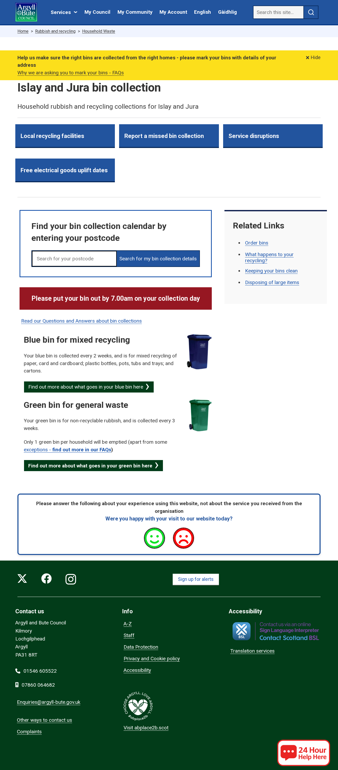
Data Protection (141, 647)
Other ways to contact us (44, 720)
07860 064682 (38, 685)
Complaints (29, 732)
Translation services (252, 651)
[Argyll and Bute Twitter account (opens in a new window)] (22, 579)
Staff (129, 635)
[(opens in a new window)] (276, 631)
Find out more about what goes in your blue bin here (85, 387)
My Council (97, 12)
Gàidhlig (227, 12)
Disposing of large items (272, 282)
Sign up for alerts (196, 579)
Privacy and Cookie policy (152, 659)
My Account (173, 12)
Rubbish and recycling (55, 31)
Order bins (256, 243)
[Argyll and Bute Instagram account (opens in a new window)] (71, 579)
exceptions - (38, 450)
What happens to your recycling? (269, 257)
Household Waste (98, 31)
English (202, 12)
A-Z (128, 624)
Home (23, 31)
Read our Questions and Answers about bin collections (81, 321)
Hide (316, 57)
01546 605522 (40, 671)
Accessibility (137, 670)
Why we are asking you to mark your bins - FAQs (70, 73)
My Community (135, 12)
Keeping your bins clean (271, 271)
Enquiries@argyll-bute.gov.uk (48, 702)
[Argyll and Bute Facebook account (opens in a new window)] (46, 579)
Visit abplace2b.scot (146, 728)
